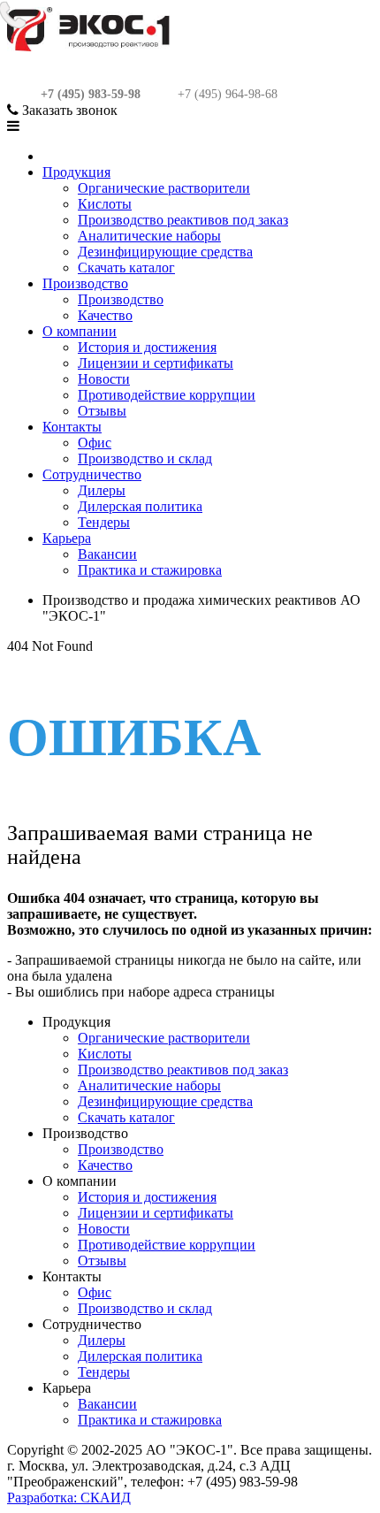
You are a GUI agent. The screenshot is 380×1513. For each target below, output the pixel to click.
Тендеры (104, 522)
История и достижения (147, 347)
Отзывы (102, 410)
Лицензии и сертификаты (155, 363)
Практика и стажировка (150, 569)
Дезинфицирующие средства (165, 251)
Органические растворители (164, 187)
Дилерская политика (140, 506)
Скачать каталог (126, 267)
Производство (85, 283)
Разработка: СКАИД (69, 1497)
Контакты (72, 426)
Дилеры (101, 490)
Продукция (76, 172)
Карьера (66, 538)
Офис (94, 442)
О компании (79, 331)
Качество (105, 315)
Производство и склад (145, 458)
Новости (104, 378)
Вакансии (107, 554)
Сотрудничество (91, 474)
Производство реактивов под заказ (183, 219)
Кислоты (105, 203)
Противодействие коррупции (166, 394)
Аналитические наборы (149, 235)
